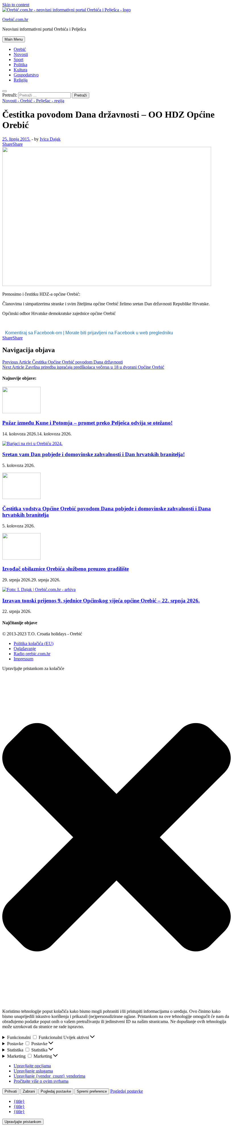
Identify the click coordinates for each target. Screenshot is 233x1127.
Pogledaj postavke (56, 1091)
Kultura (20, 69)
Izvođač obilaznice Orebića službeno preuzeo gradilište (65, 569)
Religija (21, 80)
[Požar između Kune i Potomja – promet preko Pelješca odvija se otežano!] (21, 411)
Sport (18, 59)
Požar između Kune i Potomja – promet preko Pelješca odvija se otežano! (87, 423)
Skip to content (15, 4)
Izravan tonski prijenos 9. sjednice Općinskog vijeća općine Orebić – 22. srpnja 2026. (101, 601)
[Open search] (4, 91)
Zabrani (29, 1091)
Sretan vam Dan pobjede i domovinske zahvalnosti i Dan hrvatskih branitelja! (93, 454)
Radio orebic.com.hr (32, 653)
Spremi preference (92, 1091)
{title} (19, 1101)
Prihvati (11, 1091)
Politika (20, 64)
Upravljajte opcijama (32, 1065)
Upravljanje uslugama (33, 1070)
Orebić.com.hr (15, 19)
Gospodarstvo (26, 74)
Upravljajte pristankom (23, 1122)
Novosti (21, 54)
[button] (116, 837)
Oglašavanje (25, 648)
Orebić (20, 49)
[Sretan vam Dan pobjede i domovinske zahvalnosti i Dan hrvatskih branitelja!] (32, 443)
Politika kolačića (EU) (33, 643)
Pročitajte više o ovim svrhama (41, 1081)
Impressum (23, 658)
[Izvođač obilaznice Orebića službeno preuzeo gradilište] (21, 558)
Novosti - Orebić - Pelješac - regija (33, 100)
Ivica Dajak (50, 139)
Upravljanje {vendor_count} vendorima (49, 1076)
